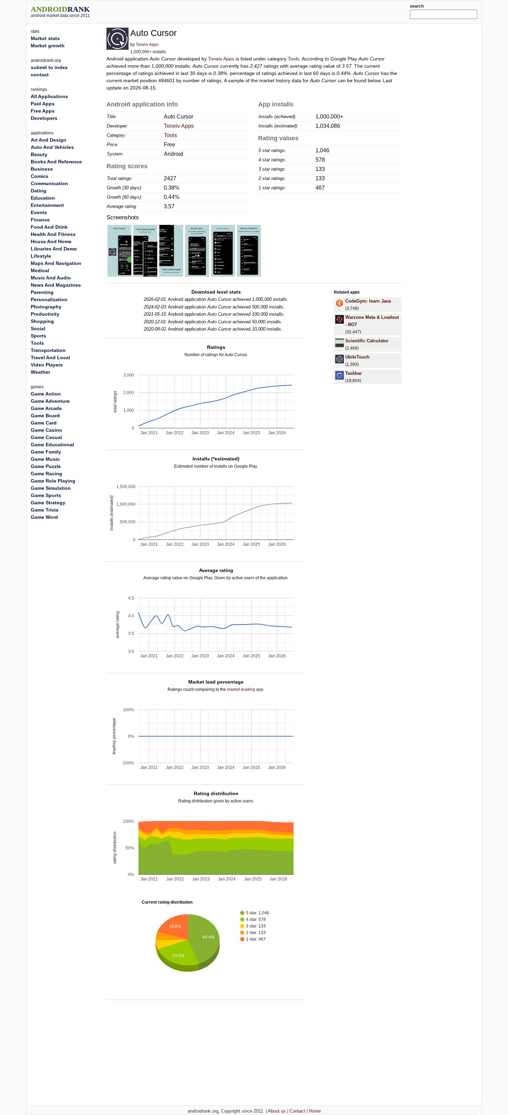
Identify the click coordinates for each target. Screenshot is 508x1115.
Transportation (48, 350)
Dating (38, 190)
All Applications (49, 96)
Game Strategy (48, 502)
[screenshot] (119, 250)
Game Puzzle (46, 466)
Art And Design (48, 140)
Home (315, 1111)
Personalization (49, 299)
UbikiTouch (357, 357)
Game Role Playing (53, 481)
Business (42, 169)
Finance (40, 219)
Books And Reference (56, 161)
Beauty (39, 154)
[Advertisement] (273, 11)
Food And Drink (49, 227)
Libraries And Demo (54, 248)
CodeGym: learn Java (368, 301)
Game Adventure (50, 401)
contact (40, 74)
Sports (38, 336)
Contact (297, 1111)
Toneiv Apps (147, 44)
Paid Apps (43, 103)
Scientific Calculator (366, 340)
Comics (39, 176)
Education (43, 198)
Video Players (47, 365)
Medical (40, 270)
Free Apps (43, 111)
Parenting (42, 292)
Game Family (46, 452)
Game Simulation (51, 488)
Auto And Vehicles (52, 147)
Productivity (45, 314)
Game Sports (46, 495)
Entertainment (47, 205)
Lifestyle (41, 256)
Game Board (45, 415)
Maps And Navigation (56, 263)
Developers (44, 118)
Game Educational (52, 444)
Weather (40, 372)
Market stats (45, 38)
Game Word (44, 517)
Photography (46, 306)
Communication (49, 183)
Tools (293, 58)
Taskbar (353, 373)
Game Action (46, 394)
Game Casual (46, 437)
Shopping (42, 321)
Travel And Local (50, 357)
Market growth (48, 45)
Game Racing (46, 473)
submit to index (49, 67)
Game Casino (46, 430)
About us (277, 1111)
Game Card (44, 423)
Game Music (45, 459)
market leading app (245, 689)
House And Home (51, 241)
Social (38, 328)
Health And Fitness (53, 234)
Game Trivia (44, 510)
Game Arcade (46, 408)
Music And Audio (51, 277)
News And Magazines (56, 285)
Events (39, 212)
